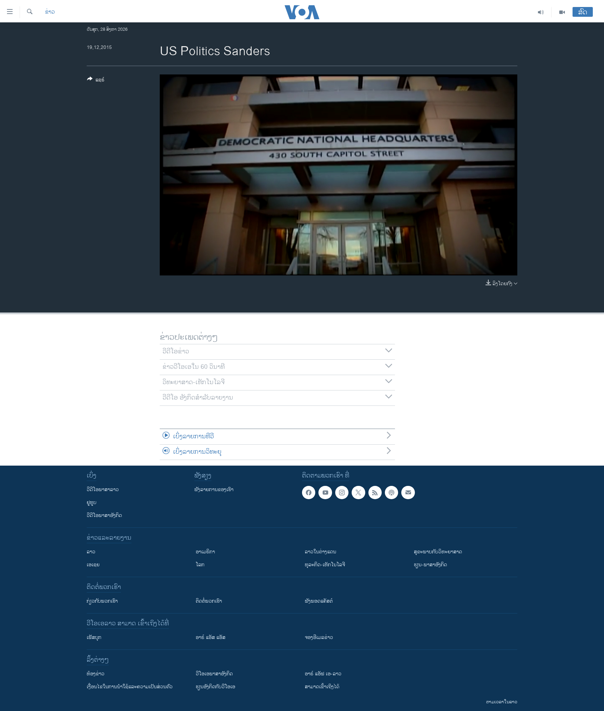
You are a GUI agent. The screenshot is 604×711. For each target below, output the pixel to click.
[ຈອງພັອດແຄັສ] (408, 492)
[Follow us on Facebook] (308, 492)
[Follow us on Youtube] (325, 492)
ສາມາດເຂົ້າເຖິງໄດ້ (322, 686)
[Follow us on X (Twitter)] (358, 492)
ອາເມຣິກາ (205, 551)
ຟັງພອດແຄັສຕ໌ (319, 601)
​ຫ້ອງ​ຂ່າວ (96, 673)
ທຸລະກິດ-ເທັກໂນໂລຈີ (325, 564)
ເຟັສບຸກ (94, 637)
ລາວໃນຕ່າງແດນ (320, 551)
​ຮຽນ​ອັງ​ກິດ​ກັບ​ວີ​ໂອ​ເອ (215, 686)
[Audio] (541, 12)
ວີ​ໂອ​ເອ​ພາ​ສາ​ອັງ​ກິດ (214, 673)
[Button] (96, 80)
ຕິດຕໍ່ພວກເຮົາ (209, 601)
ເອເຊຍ (93, 564)
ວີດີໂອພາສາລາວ (103, 489)
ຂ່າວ (50, 12)
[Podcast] (391, 492)
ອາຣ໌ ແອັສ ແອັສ (210, 637)
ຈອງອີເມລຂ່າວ (319, 637)
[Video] (562, 12)
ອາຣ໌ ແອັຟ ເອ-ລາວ (323, 673)
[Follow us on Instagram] (341, 492)
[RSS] (375, 492)
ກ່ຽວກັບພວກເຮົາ (102, 601)
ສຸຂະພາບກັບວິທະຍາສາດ (438, 551)
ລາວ (91, 551)
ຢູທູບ (91, 502)
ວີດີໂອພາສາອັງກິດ (104, 515)
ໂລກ (200, 564)
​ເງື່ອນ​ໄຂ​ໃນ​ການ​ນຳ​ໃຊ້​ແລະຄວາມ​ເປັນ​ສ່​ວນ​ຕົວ (130, 686)
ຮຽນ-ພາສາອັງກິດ (430, 564)
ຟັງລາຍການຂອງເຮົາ (213, 489)
